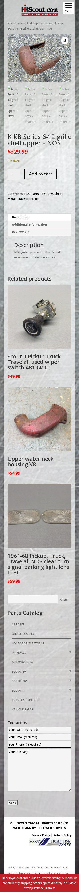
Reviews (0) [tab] (20, 232)
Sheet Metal (48, 23)
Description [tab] (20, 217)
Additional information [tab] (29, 224)
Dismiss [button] (50, 888)
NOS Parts (31, 194)
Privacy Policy (40, 835)
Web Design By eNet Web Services (39, 828)
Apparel (18, 624)
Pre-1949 (46, 194)
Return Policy (62, 835)
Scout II (18, 691)
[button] (64, 40)
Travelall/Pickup (27, 23)
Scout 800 (20, 681)
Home (11, 23)
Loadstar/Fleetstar (28, 643)
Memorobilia (22, 662)
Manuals (19, 653)
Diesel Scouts (23, 634)
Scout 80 (19, 672)
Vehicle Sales (22, 709)
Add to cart (40, 174)
